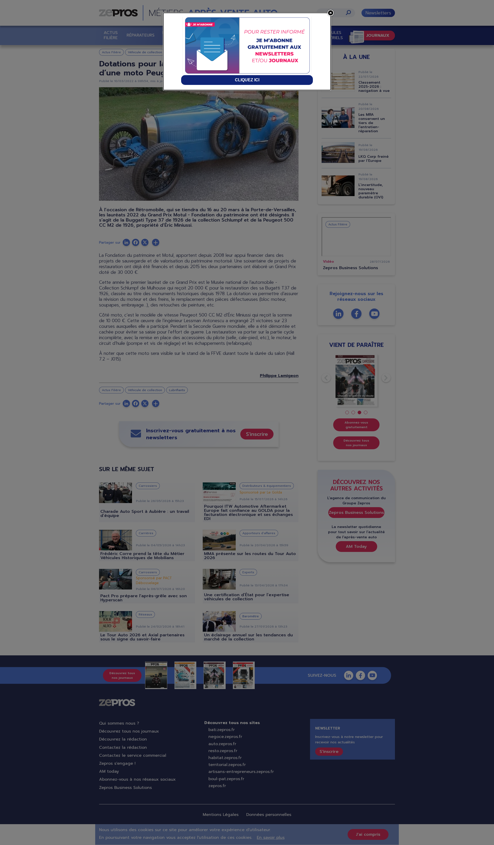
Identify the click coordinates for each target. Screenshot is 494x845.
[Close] (331, 13)
